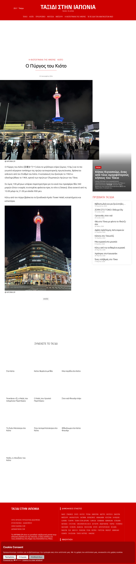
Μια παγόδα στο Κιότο (71, 371)
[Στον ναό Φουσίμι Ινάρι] (73, 385)
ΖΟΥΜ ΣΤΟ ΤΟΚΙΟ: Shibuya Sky (109, 209)
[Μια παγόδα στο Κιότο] (73, 358)
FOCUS (98, 167)
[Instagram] (120, 8)
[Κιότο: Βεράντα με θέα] (46, 358)
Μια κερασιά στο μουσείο (106, 241)
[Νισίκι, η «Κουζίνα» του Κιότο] (18, 445)
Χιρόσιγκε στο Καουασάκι (106, 253)
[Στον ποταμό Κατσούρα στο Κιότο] (46, 415)
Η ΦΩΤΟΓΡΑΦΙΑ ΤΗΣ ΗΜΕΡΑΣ (42, 59)
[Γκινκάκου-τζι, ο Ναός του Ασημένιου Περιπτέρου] (18, 385)
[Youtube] (123, 8)
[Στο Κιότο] (18, 358)
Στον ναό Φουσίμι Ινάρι (71, 398)
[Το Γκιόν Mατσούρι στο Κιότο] (18, 415)
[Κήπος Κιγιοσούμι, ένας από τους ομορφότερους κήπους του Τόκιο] (112, 159)
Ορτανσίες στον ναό (104, 215)
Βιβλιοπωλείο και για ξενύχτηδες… (110, 204)
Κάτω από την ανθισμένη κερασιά (110, 247)
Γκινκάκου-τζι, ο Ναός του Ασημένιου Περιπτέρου (17, 399)
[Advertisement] (68, 38)
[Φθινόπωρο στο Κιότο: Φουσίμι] (73, 415)
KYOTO (45, 299)
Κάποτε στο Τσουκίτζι (104, 236)
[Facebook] (116, 8)
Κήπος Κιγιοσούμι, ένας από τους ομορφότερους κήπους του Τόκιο (112, 174)
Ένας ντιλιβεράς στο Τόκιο (106, 259)
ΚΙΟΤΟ (60, 59)
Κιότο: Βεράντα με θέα (43, 371)
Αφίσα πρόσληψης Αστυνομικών (109, 230)
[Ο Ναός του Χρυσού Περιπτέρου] (46, 385)
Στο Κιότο (10, 371)
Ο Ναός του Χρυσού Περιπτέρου (42, 399)
